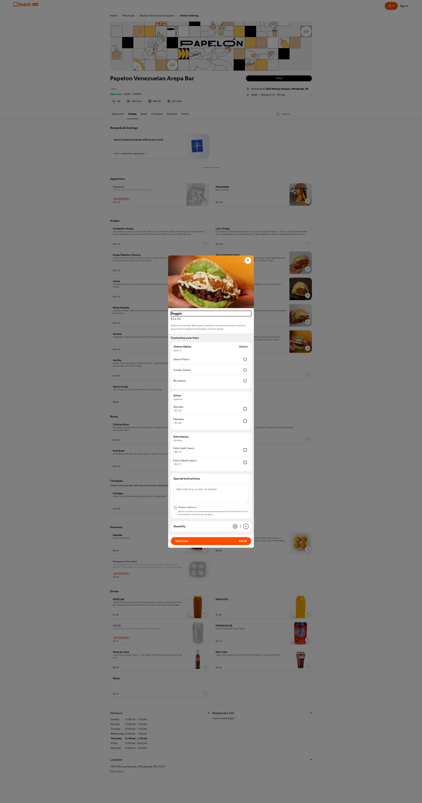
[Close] (248, 260)
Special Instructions (186, 478)
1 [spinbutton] (240, 526)
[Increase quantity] (246, 526)
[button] (211, 281)
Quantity (179, 526)
